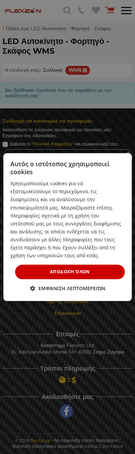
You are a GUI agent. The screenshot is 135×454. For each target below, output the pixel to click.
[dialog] (67, 227)
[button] (67, 288)
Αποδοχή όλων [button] (70, 272)
